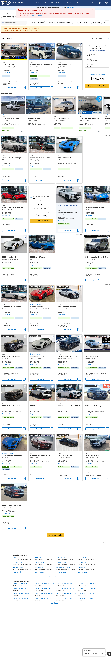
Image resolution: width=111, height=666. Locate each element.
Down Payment (90, 64)
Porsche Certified (37, 304)
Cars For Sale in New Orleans (87, 583)
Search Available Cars (97, 86)
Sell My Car (60, 3)
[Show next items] (107, 23)
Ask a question (41, 221)
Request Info (12, 87)
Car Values (39, 3)
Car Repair (93, 3)
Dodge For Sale (40, 567)
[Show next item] (79, 194)
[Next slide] (107, 115)
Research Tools (82, 3)
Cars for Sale (49, 3)
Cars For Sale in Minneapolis (44, 593)
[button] (100, 3)
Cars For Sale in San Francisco (44, 583)
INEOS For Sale (61, 572)
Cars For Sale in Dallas (20, 588)
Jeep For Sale (17, 572)
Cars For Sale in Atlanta (20, 598)
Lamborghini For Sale (63, 567)
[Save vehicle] (25, 45)
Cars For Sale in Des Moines (87, 588)
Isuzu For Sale (82, 572)
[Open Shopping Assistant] (109, 654)
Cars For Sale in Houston (21, 593)
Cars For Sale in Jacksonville (65, 588)
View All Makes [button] (54, 577)
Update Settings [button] (103, 81)
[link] (6, 76)
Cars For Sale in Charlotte (43, 598)
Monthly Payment (91, 54)
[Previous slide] (3, 115)
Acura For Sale (39, 572)
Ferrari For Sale (61, 562)
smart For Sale (82, 557)
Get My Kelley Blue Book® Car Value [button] (97, 74)
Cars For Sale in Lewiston (86, 598)
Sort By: (92, 39)
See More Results (55, 535)
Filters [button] (34, 23)
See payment (6, 72)
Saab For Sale (82, 567)
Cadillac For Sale (40, 562)
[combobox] (14, 23)
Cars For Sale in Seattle (42, 588)
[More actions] (24, 87)
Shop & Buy (70, 3)
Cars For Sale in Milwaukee (64, 598)
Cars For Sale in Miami (20, 583)
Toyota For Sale (18, 567)
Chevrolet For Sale (19, 562)
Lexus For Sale (39, 557)
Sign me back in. (36, 15)
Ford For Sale (17, 557)
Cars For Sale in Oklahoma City (66, 593)
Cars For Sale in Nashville (64, 583)
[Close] (103, 650)
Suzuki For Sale (83, 562)
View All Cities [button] (54, 603)
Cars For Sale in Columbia (86, 593)
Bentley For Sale (61, 557)
